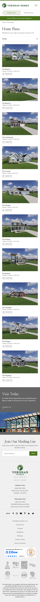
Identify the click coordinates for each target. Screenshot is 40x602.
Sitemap (20, 536)
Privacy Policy (20, 539)
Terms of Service (20, 543)
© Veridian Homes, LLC (20, 521)
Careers (20, 528)
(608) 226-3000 (20, 488)
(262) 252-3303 (20, 502)
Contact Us (20, 525)
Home (4, 22)
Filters (20, 39)
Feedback (20, 532)
